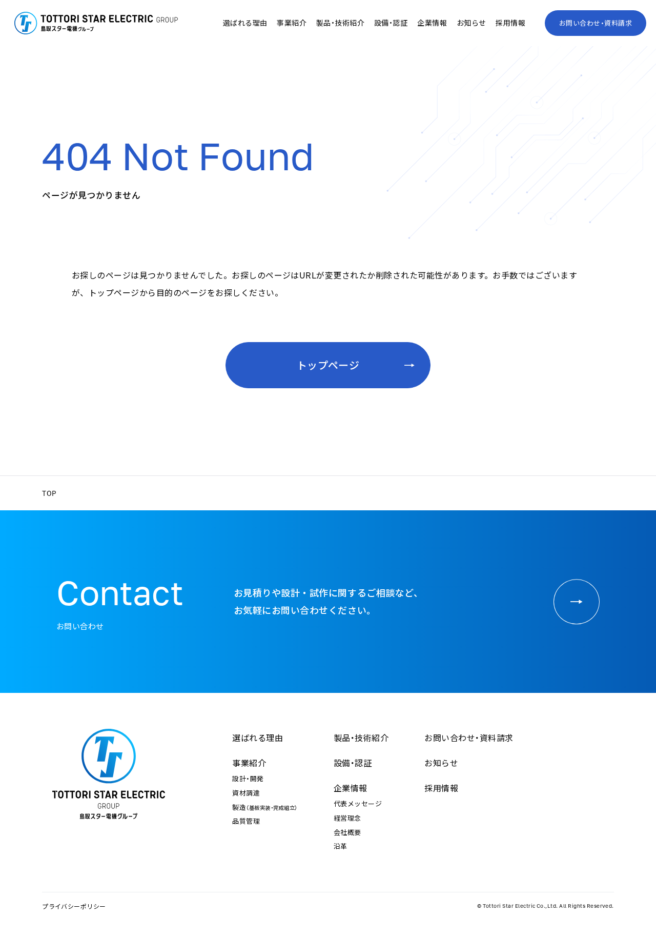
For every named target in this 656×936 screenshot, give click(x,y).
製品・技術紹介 (340, 22)
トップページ (328, 364)
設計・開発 (247, 778)
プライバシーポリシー (74, 906)
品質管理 (246, 821)
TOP (49, 493)
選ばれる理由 (245, 22)
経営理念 (347, 818)
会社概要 (347, 832)
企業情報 (350, 788)
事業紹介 (249, 762)
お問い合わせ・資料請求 (595, 23)
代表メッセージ (358, 803)
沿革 (340, 846)
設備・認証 (390, 22)
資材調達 (246, 793)
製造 (264, 807)
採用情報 (510, 22)
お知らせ (471, 22)
